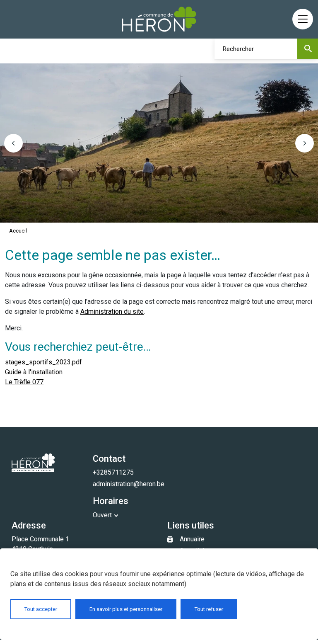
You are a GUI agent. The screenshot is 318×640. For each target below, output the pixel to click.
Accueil (18, 231)
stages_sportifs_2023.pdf (43, 362)
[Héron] (159, 19)
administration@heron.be (128, 484)
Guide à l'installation (34, 372)
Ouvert (102, 515)
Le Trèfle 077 (24, 382)
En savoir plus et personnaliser (125, 609)
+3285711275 (113, 472)
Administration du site (112, 311)
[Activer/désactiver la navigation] (302, 19)
